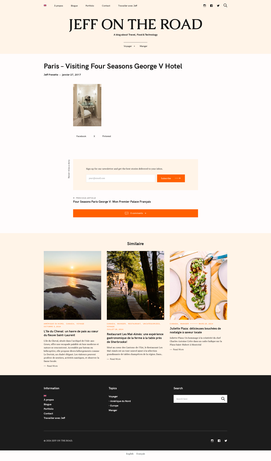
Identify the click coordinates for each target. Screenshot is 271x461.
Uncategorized (151, 324)
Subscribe (166, 178)
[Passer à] (45, 5)
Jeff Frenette (51, 74)
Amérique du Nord (54, 324)
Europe (114, 405)
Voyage (80, 324)
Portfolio (90, 5)
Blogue (74, 5)
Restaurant (134, 324)
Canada (70, 324)
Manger (143, 46)
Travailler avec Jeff (127, 5)
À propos (58, 5)
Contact (106, 5)
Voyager (128, 46)
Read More (52, 366)
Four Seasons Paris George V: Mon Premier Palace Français (112, 201)
